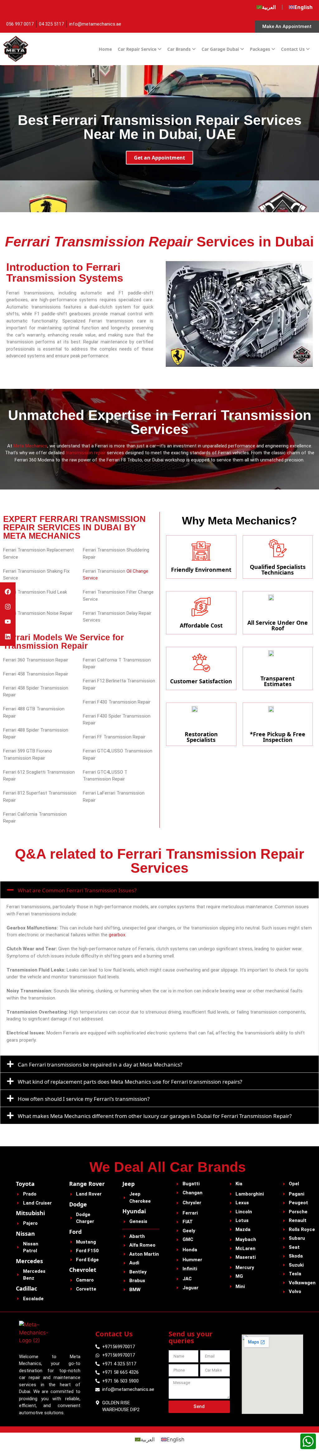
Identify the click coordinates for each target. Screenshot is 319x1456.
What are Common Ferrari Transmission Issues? (77, 890)
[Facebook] (8, 591)
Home (105, 49)
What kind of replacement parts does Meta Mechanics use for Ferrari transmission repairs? (130, 1081)
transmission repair (86, 453)
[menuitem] (266, 7)
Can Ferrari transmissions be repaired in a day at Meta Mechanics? (100, 1064)
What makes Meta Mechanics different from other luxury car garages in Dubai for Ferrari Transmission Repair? (155, 1115)
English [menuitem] (175, 1439)
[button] (159, 889)
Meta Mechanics (30, 446)
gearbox (117, 935)
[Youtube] (8, 621)
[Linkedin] (8, 636)
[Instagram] (8, 606)
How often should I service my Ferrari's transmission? (84, 1098)
